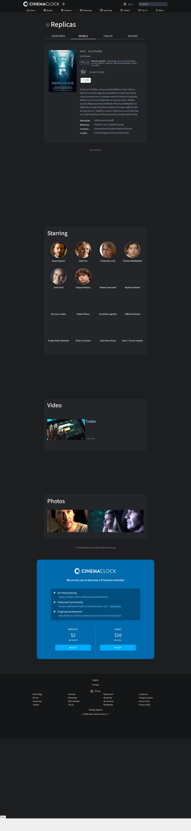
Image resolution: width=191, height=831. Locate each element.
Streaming (87, 10)
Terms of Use (144, 701)
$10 (118, 638)
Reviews (133, 36)
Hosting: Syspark (95, 710)
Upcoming (107, 10)
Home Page (37, 694)
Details (83, 36)
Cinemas (67, 10)
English (96, 680)
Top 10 (144, 10)
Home (32, 10)
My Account (108, 694)
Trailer (108, 36)
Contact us (143, 694)
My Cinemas (108, 701)
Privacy (98, 691)
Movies (49, 10)
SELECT (73, 647)
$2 (73, 638)
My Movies (107, 697)
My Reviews (108, 704)
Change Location (146, 697)
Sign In (130, 4)
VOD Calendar (74, 701)
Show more (115, 606)
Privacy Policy (144, 704)
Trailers (127, 10)
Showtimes (58, 36)
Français (95, 685)
